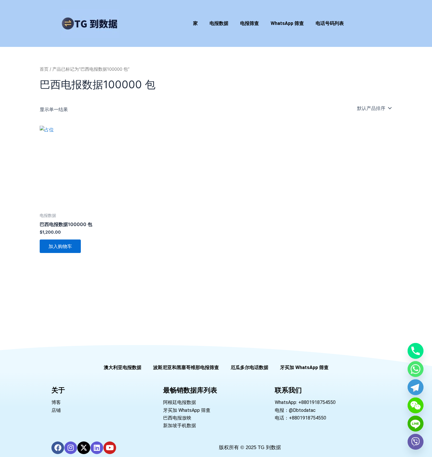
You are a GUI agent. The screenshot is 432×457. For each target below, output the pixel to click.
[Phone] (415, 351)
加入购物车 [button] (60, 246)
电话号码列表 (330, 23)
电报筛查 (249, 23)
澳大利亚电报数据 (122, 367)
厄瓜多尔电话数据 (249, 367)
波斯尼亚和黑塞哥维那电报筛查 (186, 367)
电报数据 (219, 23)
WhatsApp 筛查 (287, 23)
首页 (44, 69)
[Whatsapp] (415, 369)
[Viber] (415, 442)
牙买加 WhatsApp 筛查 (304, 367)
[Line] (415, 423)
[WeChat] (415, 405)
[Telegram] (415, 387)
